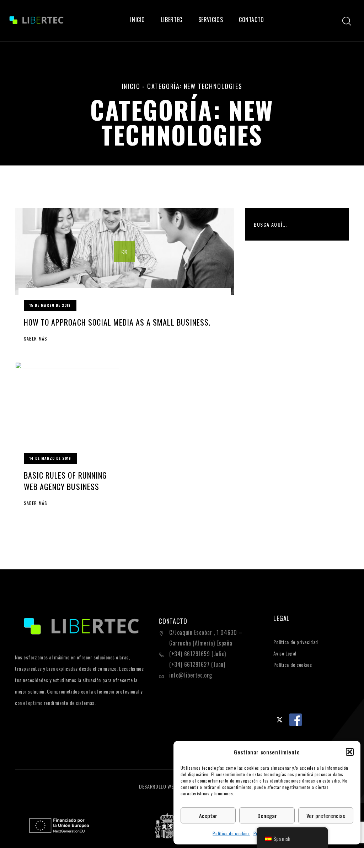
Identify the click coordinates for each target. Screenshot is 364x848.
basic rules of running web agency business (65, 480)
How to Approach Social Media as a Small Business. (117, 322)
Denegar (267, 816)
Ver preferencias (325, 816)
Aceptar (208, 816)
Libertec (171, 19)
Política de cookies (231, 833)
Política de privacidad (295, 642)
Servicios (210, 19)
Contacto (251, 19)
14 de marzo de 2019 (50, 458)
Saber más (35, 339)
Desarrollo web (158, 786)
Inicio (137, 19)
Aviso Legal (284, 653)
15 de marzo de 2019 (50, 305)
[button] (349, 751)
